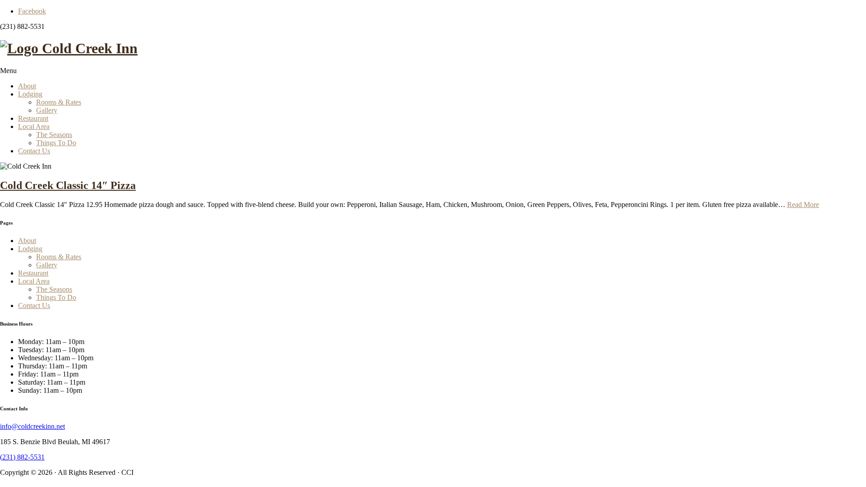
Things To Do (56, 143)
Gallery (46, 110)
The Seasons (54, 134)
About (27, 86)
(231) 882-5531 (22, 457)
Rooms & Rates (58, 102)
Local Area (34, 126)
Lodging (30, 94)
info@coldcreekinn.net (32, 426)
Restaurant (33, 118)
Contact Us (34, 151)
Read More (803, 204)
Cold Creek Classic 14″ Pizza (68, 185)
